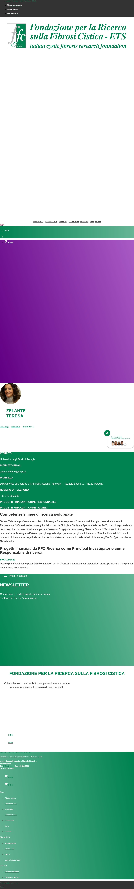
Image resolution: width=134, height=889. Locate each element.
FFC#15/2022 (7, 559)
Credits (2, 887)
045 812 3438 (8, 766)
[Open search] (5, 230)
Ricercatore (15, 427)
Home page (4, 427)
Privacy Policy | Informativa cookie (9, 883)
